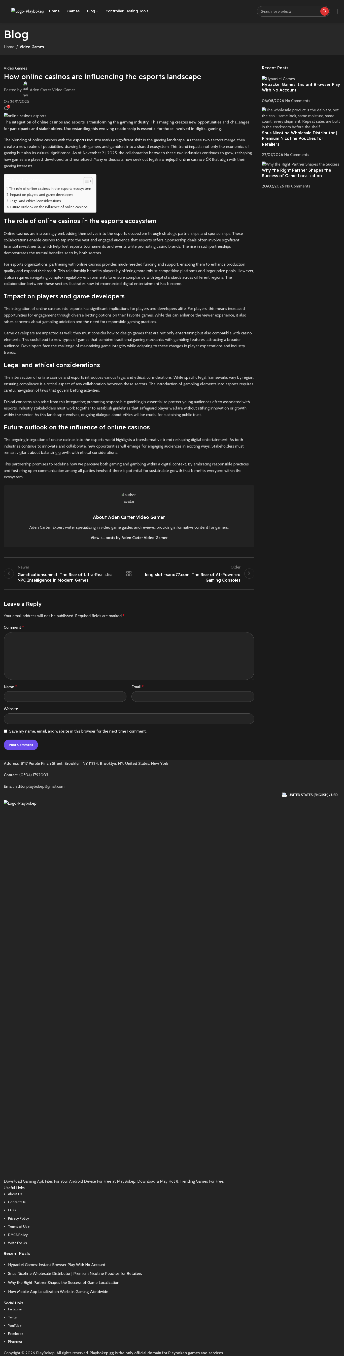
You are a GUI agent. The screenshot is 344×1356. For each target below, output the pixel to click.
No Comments (297, 100)
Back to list (129, 574)
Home (9, 46)
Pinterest (15, 1341)
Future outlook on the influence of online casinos (49, 207)
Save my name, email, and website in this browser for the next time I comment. (78, 731)
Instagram (15, 1309)
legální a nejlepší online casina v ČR (180, 159)
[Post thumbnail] (278, 78)
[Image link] (172, 988)
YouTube (14, 1325)
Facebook (15, 1333)
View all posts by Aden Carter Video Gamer (129, 537)
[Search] (324, 11)
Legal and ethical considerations (35, 201)
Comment (14, 627)
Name (10, 686)
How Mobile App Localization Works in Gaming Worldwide (58, 1291)
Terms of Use (18, 1226)
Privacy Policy (18, 1218)
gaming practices (141, 321)
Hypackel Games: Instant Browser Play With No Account (57, 1264)
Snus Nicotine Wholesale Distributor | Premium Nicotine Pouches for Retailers (299, 138)
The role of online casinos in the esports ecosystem (50, 188)
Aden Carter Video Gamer (52, 89)
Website (11, 708)
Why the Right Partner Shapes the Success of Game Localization (63, 1282)
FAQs (12, 1210)
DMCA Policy (18, 1235)
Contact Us (17, 1202)
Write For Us (17, 1243)
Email (137, 686)
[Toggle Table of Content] (85, 181)
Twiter (13, 1317)
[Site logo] (27, 11)
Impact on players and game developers (42, 195)
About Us (15, 1194)
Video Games (32, 46)
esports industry (87, 140)
